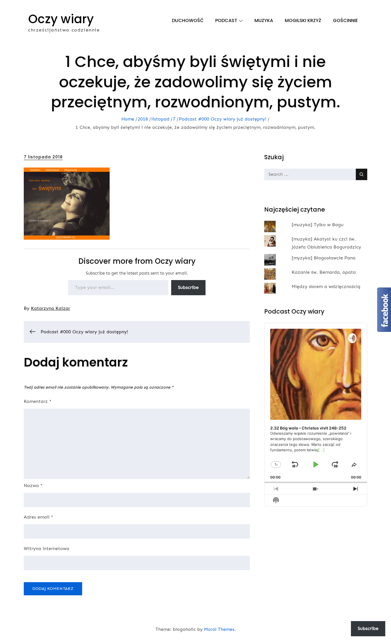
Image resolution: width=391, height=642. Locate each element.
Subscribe (188, 287)
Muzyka (263, 20)
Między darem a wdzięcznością (326, 286)
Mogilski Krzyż (303, 20)
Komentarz (38, 401)
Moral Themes (219, 629)
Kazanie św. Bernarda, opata (324, 272)
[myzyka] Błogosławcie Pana (324, 258)
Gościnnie (345, 20)
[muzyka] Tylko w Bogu (317, 224)
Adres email (38, 517)
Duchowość (188, 20)
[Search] (361, 174)
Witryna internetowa (46, 548)
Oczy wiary (61, 19)
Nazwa (33, 485)
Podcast (226, 20)
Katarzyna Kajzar (50, 308)
